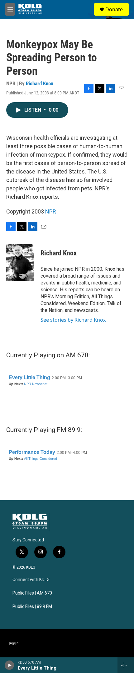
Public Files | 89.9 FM (32, 606)
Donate (114, 9)
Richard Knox (39, 83)
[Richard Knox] (20, 262)
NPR (50, 211)
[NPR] (14, 643)
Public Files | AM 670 (32, 593)
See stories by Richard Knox (73, 319)
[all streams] (125, 665)
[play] (9, 665)
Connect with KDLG (31, 579)
